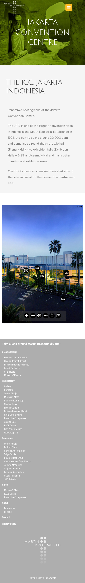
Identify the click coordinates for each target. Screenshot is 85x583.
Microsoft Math (11, 397)
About (5, 502)
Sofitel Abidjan (11, 393)
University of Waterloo (15, 450)
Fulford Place (10, 447)
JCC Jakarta (10, 479)
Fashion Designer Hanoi (15, 411)
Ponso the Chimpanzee (15, 418)
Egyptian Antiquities (14, 472)
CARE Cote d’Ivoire (13, 414)
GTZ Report (9, 371)
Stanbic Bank (10, 404)
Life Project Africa (13, 429)
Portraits (8, 390)
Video (5, 484)
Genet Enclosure (12, 368)
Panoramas (7, 438)
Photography (8, 380)
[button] (68, 7)
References (9, 508)
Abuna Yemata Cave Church (17, 461)
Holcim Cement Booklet (15, 357)
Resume (8, 511)
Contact (6, 517)
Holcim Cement (11, 407)
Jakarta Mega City (13, 465)
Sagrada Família (12, 468)
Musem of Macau (12, 375)
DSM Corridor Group (13, 400)
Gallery (7, 386)
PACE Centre (10, 425)
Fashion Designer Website (16, 364)
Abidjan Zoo (10, 422)
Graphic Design (9, 351)
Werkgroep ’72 (11, 432)
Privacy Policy (9, 523)
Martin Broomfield (47, 577)
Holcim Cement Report (15, 361)
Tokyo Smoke (10, 454)
